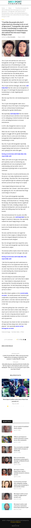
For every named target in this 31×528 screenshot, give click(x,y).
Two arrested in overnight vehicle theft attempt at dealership (21, 448)
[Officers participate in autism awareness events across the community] (7, 439)
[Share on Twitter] (21, 339)
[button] (3, 392)
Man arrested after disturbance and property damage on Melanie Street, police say (21, 460)
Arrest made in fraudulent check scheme (21, 427)
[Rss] (29, 7)
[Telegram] (28, 7)
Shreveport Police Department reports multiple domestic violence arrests (21, 472)
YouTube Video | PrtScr (17, 332)
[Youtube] (26, 7)
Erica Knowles (11, 37)
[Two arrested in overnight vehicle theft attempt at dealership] (7, 449)
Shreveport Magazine (15, 522)
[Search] (29, 2)
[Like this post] (18, 339)
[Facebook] (20, 7)
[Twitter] (22, 7)
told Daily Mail (14, 113)
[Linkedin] (24, 7)
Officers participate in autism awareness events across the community (21, 438)
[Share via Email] (25, 339)
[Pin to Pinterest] (23, 339)
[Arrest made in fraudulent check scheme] (7, 429)
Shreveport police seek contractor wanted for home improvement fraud (21, 505)
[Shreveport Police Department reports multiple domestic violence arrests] (7, 472)
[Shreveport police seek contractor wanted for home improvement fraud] (7, 506)
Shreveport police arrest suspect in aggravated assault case (21, 495)
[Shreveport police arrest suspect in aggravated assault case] (7, 496)
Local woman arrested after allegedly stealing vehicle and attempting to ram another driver (21, 484)
